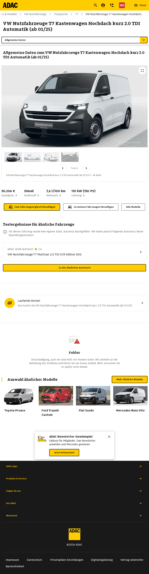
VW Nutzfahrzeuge (35, 14)
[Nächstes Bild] (86, 168)
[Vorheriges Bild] (63, 168)
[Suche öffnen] (95, 5)
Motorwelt (11, 515)
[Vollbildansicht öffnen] (142, 70)
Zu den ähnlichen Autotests (75, 267)
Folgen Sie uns (13, 491)
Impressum (12, 559)
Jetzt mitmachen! (64, 452)
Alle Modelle (133, 206)
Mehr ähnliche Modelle (129, 379)
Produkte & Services (16, 478)
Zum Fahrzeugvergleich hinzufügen (34, 206)
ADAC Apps (11, 466)
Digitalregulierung (102, 559)
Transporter (61, 14)
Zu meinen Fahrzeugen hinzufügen (94, 206)
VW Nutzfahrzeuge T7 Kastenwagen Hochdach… (114, 14)
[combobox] (70, 5)
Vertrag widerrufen (131, 559)
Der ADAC (11, 503)
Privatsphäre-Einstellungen (66, 559)
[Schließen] (109, 437)
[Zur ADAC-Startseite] (10, 5)
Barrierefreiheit (15, 566)
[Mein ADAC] (103, 5)
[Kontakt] (112, 5)
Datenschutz (34, 559)
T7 (76, 14)
